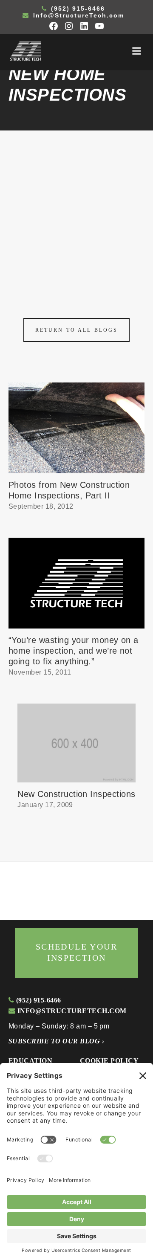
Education (30, 1060)
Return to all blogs (76, 330)
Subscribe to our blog (56, 1041)
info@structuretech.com (70, 1010)
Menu (136, 51)
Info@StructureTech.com (77, 15)
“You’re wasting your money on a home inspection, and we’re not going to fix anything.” (73, 650)
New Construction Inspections (76, 794)
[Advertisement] (76, 211)
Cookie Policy (109, 1060)
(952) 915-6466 (76, 8)
